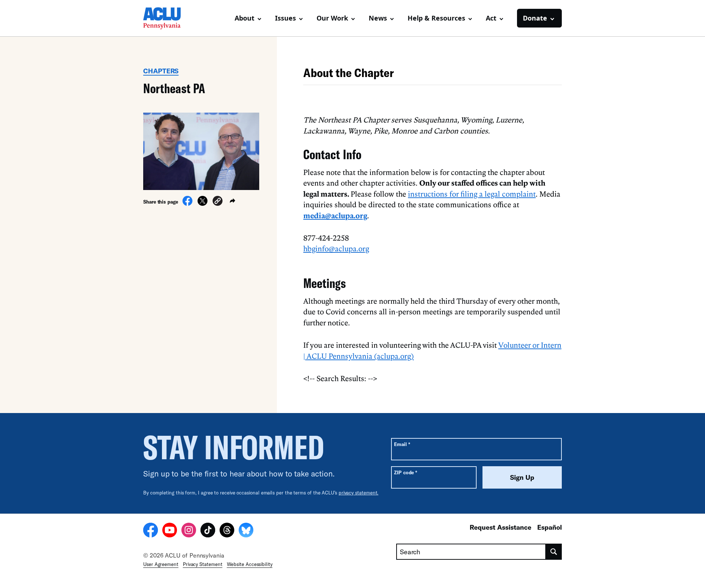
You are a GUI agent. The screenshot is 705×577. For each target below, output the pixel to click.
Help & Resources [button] (436, 18)
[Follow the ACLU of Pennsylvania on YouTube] (169, 531)
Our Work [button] (332, 18)
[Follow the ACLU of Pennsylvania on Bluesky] (246, 531)
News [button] (378, 18)
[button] (218, 202)
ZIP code (405, 472)
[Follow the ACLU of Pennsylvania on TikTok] (207, 531)
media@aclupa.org (335, 215)
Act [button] (491, 18)
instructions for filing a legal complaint (472, 193)
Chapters (160, 71)
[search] (554, 552)
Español (549, 527)
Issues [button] (285, 18)
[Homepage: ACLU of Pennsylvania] (169, 18)
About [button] (244, 18)
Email (402, 444)
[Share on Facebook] (187, 204)
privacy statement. (359, 493)
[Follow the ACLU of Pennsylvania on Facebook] (150, 531)
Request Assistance (500, 527)
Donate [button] (535, 18)
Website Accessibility (249, 564)
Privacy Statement (203, 564)
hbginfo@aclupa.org (336, 248)
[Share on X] (202, 204)
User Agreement (160, 564)
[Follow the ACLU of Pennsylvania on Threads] (227, 531)
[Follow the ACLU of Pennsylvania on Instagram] (188, 531)
